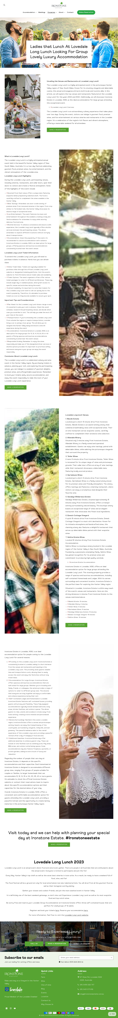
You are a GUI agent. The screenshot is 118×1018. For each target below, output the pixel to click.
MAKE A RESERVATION (58, 129)
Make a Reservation (57, 943)
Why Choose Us (47, 1004)
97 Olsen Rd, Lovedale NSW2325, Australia (91, 978)
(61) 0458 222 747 (87, 985)
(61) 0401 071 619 (86, 989)
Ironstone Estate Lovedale (54, 1015)
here (57, 910)
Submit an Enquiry (82, 944)
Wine (43, 981)
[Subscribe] (111, 957)
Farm (43, 977)
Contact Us (46, 1000)
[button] (4, 5)
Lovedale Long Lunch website (76, 915)
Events (44, 993)
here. (86, 910)
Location (44, 996)
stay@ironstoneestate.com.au (92, 994)
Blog (43, 989)
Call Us (34, 943)
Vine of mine (46, 985)
